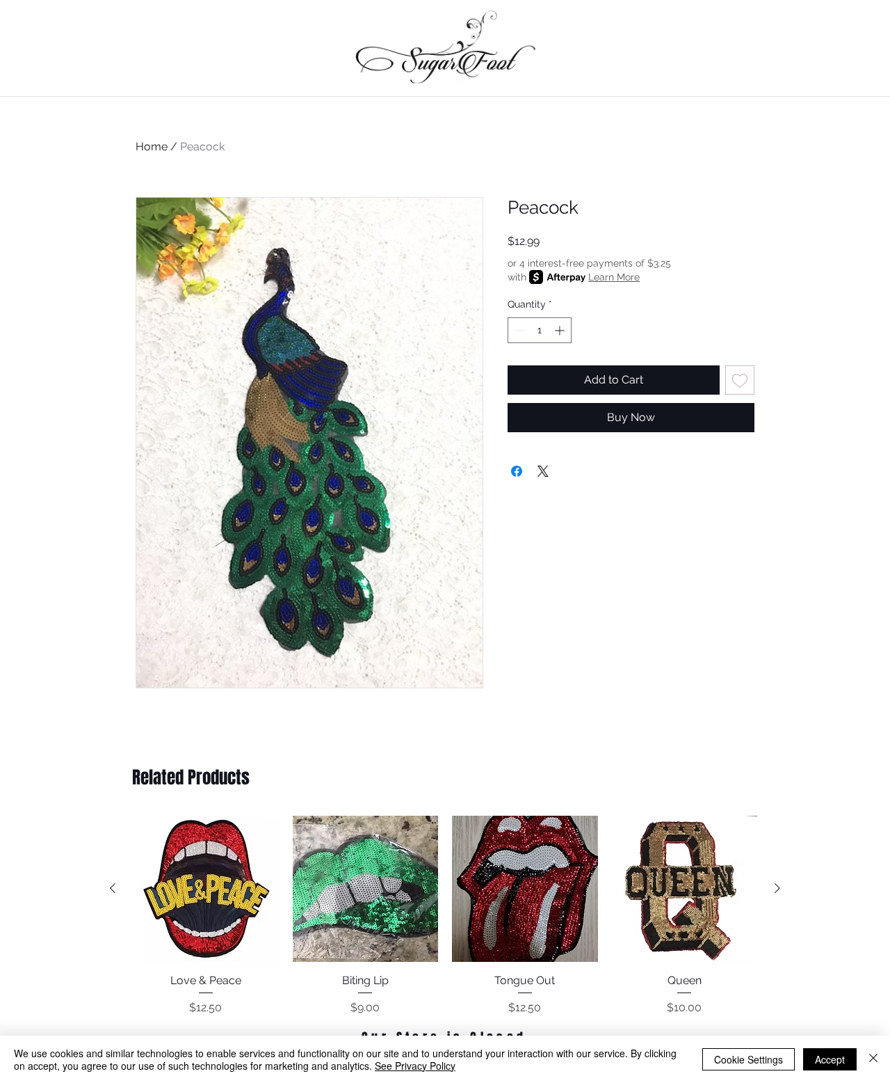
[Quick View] (206, 889)
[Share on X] (543, 471)
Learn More (614, 277)
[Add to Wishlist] (739, 380)
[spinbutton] (539, 330)
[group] (445, 916)
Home (152, 146)
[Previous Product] (112, 888)
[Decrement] (518, 330)
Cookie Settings (748, 1059)
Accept (830, 1059)
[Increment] (560, 330)
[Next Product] (777, 888)
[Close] (873, 1059)
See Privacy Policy (415, 1066)
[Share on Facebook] (516, 471)
